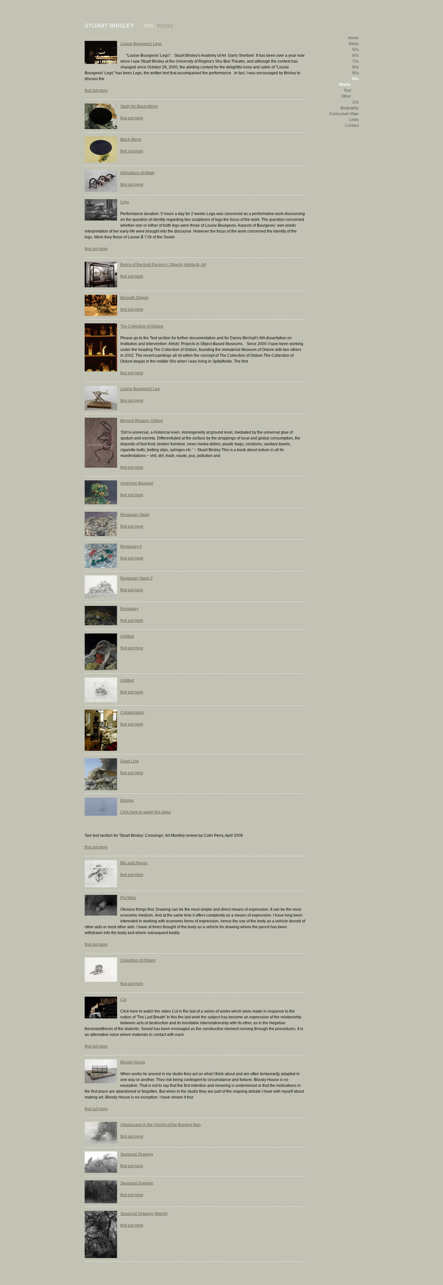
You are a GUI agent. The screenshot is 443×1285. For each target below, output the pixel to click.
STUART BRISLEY (109, 25)
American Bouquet (136, 483)
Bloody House (132, 1062)
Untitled (127, 636)
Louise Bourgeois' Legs (141, 44)
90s (355, 73)
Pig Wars (128, 897)
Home (353, 38)
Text (347, 90)
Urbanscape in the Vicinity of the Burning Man (160, 1125)
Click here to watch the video (145, 812)
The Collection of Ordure (141, 326)
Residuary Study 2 (136, 578)
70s (355, 61)
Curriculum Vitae (344, 114)
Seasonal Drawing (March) (144, 1213)
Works (345, 84)
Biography (350, 108)
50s (355, 49)
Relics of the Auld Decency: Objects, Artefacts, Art (163, 264)
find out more (96, 90)
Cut (123, 999)
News (354, 44)
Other (346, 96)
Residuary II (130, 546)
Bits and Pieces (134, 863)
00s (355, 79)
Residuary (129, 608)
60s (355, 55)
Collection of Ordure (138, 960)
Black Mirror (130, 139)
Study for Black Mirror (139, 106)
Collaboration (132, 712)
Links (354, 119)
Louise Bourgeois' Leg (140, 389)
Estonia (127, 800)
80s (355, 67)
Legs (124, 202)
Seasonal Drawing (136, 1154)
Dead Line (129, 761)
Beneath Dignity (134, 297)
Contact (352, 125)
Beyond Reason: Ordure (141, 420)
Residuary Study (135, 514)
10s (355, 102)
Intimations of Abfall (137, 173)
